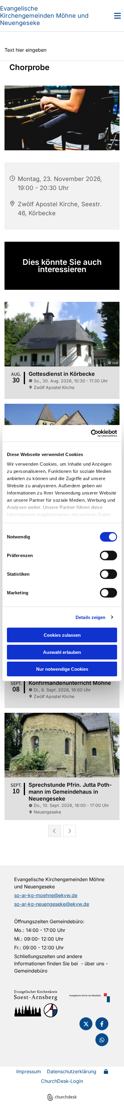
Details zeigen (90, 617)
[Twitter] (86, 1024)
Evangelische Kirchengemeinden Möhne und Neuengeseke (44, 15)
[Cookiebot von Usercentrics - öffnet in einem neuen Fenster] (90, 433)
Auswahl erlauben (62, 651)
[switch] (108, 555)
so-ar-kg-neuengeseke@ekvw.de (51, 904)
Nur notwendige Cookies (62, 669)
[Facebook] (102, 1024)
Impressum (28, 1071)
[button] (108, 16)
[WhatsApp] (102, 1039)
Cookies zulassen (62, 635)
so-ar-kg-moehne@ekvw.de (45, 895)
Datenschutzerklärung (71, 1071)
